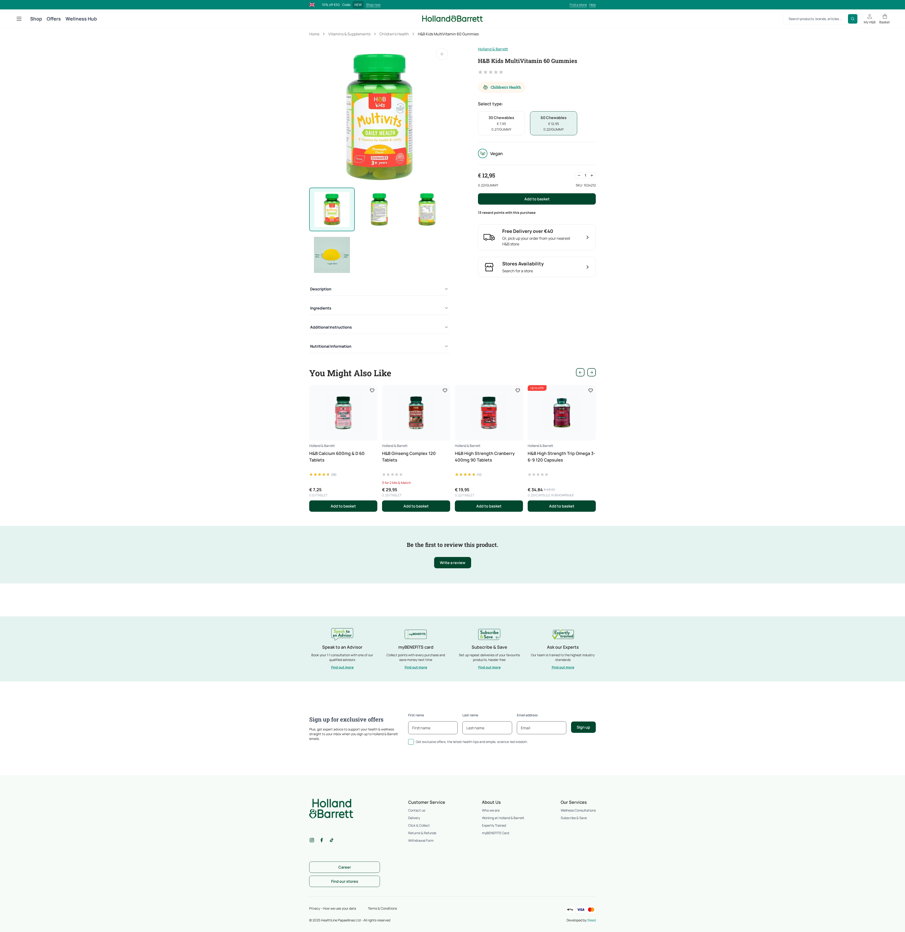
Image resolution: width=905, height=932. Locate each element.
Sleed (591, 920)
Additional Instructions (331, 327)
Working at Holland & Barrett (503, 818)
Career (344, 867)
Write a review (452, 562)
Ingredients (320, 308)
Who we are (491, 810)
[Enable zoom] (442, 54)
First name (416, 715)
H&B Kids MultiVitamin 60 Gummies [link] (448, 34)
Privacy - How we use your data (332, 908)
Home (314, 34)
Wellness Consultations (578, 810)
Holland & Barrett (493, 49)
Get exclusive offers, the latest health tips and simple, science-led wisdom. (472, 741)
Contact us (416, 810)
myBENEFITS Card (495, 833)
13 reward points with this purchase (506, 212)
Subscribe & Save (574, 818)
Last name (470, 715)
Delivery (414, 818)
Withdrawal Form (421, 840)
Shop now (373, 4)
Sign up (583, 727)
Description (320, 289)
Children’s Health (394, 34)
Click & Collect (419, 825)
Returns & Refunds (422, 833)
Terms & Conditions (382, 908)
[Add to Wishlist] (372, 390)
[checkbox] (411, 742)
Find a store (578, 4)
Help (592, 4)
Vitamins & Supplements (349, 34)
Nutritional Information (330, 346)
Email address (527, 715)
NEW (358, 4)
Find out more (342, 667)
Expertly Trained (494, 825)
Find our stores (344, 881)
